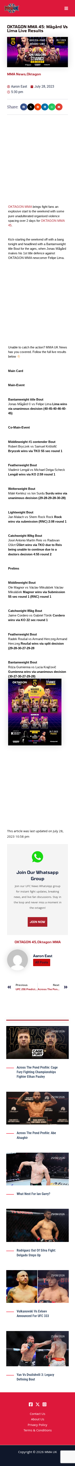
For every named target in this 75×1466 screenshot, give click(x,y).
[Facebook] (31, 1404)
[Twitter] (37, 1404)
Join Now (37, 922)
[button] (23, 107)
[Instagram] (44, 1404)
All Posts (41, 962)
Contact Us (37, 1414)
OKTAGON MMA (20, 206)
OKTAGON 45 (26, 942)
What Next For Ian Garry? (33, 1194)
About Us (37, 1419)
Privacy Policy (37, 1425)
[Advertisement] (37, 166)
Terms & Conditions (38, 1430)
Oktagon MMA (49, 942)
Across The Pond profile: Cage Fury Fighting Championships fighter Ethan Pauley (37, 1072)
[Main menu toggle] (66, 8)
